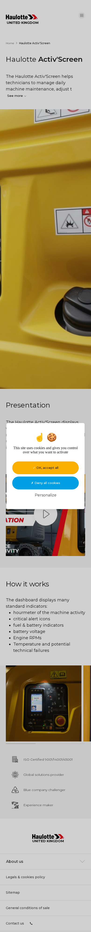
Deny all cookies (47, 483)
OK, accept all (46, 468)
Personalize (45, 495)
